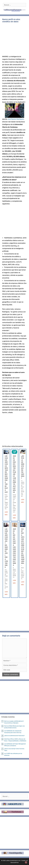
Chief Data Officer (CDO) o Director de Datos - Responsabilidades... (22, 547)
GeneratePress (14, 862)
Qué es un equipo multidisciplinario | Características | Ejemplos (14, 474)
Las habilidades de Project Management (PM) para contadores (15, 744)
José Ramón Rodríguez (15, 119)
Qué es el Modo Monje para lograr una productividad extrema (14, 547)
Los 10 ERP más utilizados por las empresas (13, 754)
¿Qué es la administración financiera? (14, 735)
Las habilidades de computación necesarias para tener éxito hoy (6, 474)
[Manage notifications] (26, 862)
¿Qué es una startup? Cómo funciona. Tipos (14, 749)
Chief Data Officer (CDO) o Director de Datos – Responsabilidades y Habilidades (15, 739)
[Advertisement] (14, 40)
